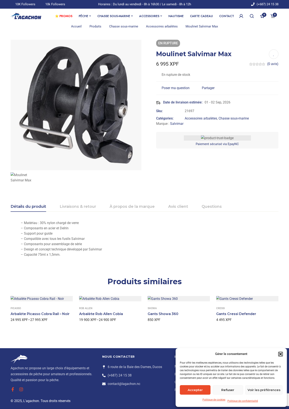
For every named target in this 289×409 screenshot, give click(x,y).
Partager (208, 88)
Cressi (220, 308)
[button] (280, 354)
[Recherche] (251, 16)
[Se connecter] (241, 16)
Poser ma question (176, 88)
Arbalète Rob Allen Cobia (101, 314)
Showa (152, 308)
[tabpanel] (144, 238)
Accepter (195, 390)
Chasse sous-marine (123, 26)
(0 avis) (272, 64)
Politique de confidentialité (242, 400)
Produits (95, 26)
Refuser (227, 390)
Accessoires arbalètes (162, 26)
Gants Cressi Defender (236, 314)
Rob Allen (85, 308)
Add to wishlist (273, 54)
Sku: (159, 111)
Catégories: (164, 118)
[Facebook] (13, 389)
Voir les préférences (264, 390)
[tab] (28, 206)
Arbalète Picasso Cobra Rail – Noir (40, 314)
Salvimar (176, 124)
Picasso (16, 308)
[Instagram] (21, 389)
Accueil (76, 26)
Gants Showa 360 (163, 314)
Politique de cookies (213, 399)
